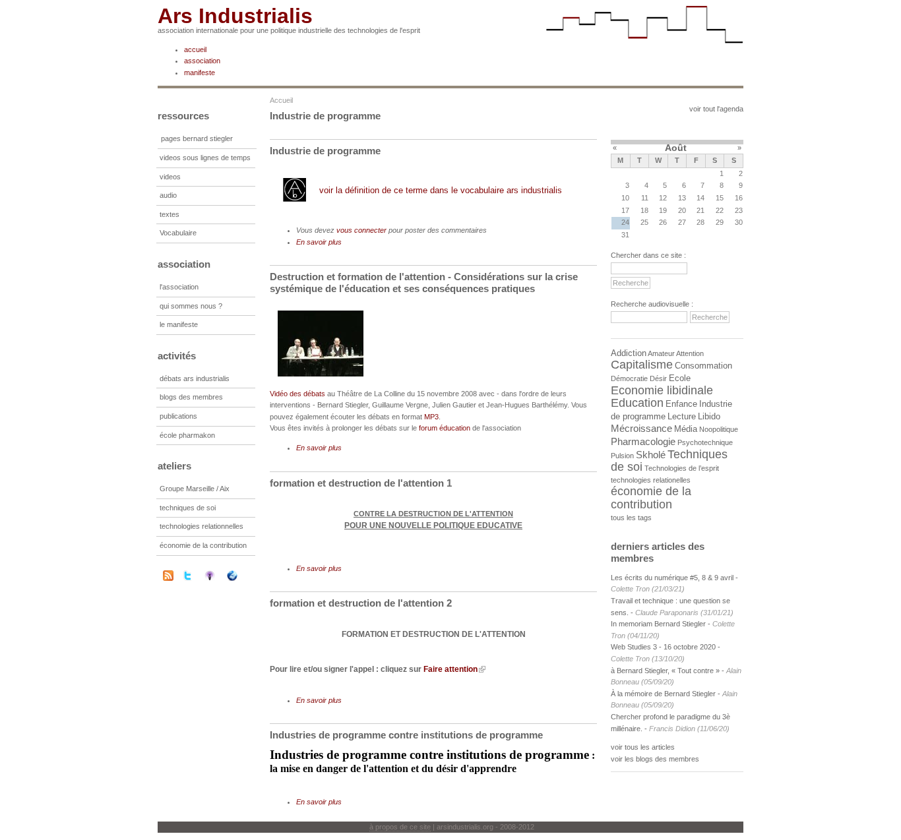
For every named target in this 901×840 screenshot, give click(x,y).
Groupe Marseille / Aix (195, 489)
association (202, 61)
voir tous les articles (643, 747)
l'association (179, 287)
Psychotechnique (705, 442)
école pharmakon (187, 435)
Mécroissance (641, 428)
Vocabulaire (178, 233)
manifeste (199, 72)
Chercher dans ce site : (648, 255)
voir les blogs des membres (655, 759)
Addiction (628, 353)
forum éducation (444, 428)
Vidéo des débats (297, 394)
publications (178, 416)
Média (685, 429)
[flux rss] (168, 578)
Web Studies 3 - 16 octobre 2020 (663, 647)
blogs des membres (191, 397)
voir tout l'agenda (716, 109)
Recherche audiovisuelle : (652, 304)
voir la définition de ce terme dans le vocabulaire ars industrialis (440, 190)
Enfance (681, 404)
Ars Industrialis (235, 16)
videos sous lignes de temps (205, 158)
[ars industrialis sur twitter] (196, 575)
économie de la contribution (203, 545)
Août (676, 147)
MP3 (431, 417)
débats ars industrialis (195, 378)
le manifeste (179, 324)
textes (169, 214)
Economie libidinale (662, 390)
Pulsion (622, 456)
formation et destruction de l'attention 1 (361, 483)
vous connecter (361, 230)
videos (170, 177)
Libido (709, 416)
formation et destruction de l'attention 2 (361, 603)
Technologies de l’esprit (681, 468)
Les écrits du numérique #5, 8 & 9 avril (672, 578)
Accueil (281, 100)
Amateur (661, 353)
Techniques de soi (669, 461)
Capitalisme (642, 364)
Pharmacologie (643, 441)
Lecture (682, 416)
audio (168, 195)
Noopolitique (718, 429)
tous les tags (631, 518)
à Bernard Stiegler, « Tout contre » (665, 671)
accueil (195, 49)
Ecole (680, 378)
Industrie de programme (325, 150)
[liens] (240, 575)
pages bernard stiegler (197, 138)
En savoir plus (319, 242)
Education (637, 402)
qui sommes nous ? (191, 306)
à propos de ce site (400, 827)
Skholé (651, 454)
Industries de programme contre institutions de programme (406, 734)
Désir (658, 378)
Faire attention (450, 669)
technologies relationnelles (201, 526)
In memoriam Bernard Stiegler (658, 624)
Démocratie (629, 378)
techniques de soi (188, 508)
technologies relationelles (651, 480)
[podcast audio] (218, 575)
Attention (690, 353)
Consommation (703, 366)
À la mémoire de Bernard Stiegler (664, 694)
